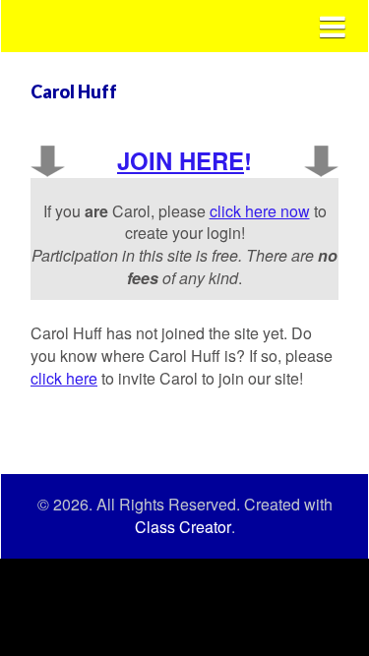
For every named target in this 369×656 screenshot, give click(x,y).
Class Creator (183, 527)
